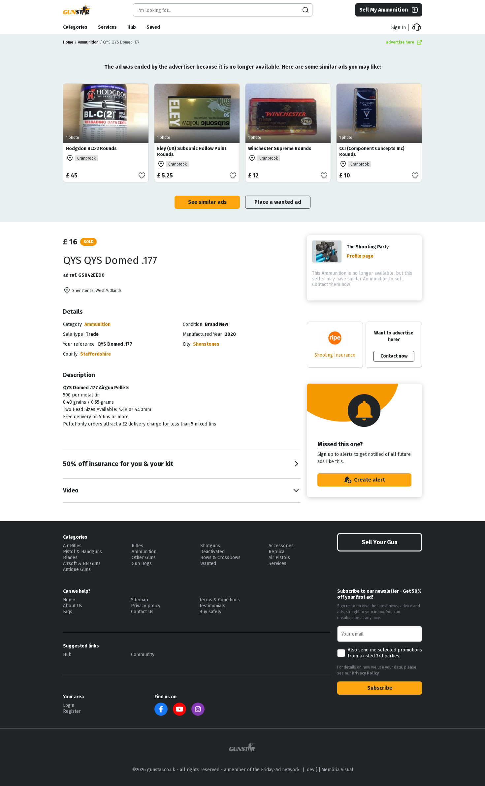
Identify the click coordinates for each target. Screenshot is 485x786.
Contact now (393, 356)
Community (142, 654)
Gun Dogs (142, 563)
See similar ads (207, 202)
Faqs (67, 611)
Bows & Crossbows (220, 557)
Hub (131, 27)
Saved (153, 27)
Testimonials (212, 606)
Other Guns (144, 557)
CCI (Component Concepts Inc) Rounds (371, 151)
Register (72, 711)
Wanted (208, 563)
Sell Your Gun (380, 542)
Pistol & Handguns (82, 551)
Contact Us (142, 611)
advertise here (400, 42)
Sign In (398, 27)
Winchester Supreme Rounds (279, 148)
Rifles (137, 546)
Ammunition (88, 42)
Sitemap (139, 600)
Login (68, 705)
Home (68, 42)
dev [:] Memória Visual (330, 769)
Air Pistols (279, 557)
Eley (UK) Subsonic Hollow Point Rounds (191, 151)
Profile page (360, 256)
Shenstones (206, 344)
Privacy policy (145, 606)
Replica (276, 551)
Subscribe (379, 688)
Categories (75, 27)
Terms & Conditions (219, 600)
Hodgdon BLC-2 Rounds (91, 148)
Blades (70, 557)
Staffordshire (95, 354)
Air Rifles (72, 546)
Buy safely (210, 611)
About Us (72, 606)
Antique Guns (77, 569)
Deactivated (212, 551)
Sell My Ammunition (383, 10)
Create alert (369, 480)
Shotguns (210, 546)
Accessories (281, 546)
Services (107, 27)
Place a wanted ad (277, 202)
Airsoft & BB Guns (82, 563)
